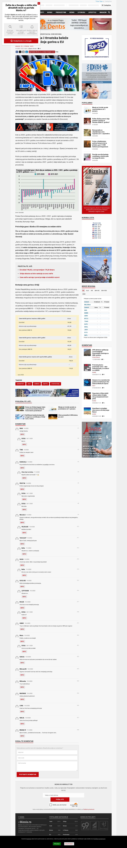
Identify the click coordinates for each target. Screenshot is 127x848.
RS (83, 290)
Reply (22, 434)
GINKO (22, 623)
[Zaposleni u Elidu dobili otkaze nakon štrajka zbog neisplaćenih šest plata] (87, 395)
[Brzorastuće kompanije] (94, 825)
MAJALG (22, 515)
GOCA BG (23, 580)
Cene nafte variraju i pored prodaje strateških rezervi (39, 277)
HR (92, 290)
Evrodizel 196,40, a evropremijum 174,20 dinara (37, 270)
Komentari (20, 424)
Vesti (41, 12)
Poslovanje (96, 357)
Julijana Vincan (32, 48)
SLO (87, 290)
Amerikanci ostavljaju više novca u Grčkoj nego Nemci (100, 410)
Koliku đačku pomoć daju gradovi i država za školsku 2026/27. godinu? (101, 120)
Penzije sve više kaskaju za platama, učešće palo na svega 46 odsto (100, 156)
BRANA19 (23, 730)
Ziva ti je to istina (27, 472)
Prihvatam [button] (57, 844)
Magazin (103, 12)
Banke (94, 372)
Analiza (17, 46)
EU (22, 46)
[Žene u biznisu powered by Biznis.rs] (103, 825)
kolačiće (29, 839)
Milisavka (23, 681)
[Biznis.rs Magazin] (96, 186)
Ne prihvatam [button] (69, 844)
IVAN (21, 428)
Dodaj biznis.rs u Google (22, 41)
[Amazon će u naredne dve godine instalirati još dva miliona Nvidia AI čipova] (87, 382)
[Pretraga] (109, 12)
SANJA (22, 657)
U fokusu (81, 12)
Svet (93, 385)
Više (57, 52)
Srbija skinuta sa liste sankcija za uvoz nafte (36, 274)
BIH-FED (104, 290)
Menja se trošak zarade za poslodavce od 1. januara (100, 109)
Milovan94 (23, 669)
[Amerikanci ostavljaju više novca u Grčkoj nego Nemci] (87, 411)
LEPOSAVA (25, 591)
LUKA (21, 705)
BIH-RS (97, 290)
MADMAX (23, 693)
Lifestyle (92, 12)
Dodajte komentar (24, 741)
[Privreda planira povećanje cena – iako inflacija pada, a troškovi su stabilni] (87, 367)
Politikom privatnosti (88, 809)
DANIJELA (23, 462)
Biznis (71, 12)
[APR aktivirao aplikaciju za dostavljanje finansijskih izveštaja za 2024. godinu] (87, 352)
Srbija (64, 821)
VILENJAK (25, 527)
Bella (23, 548)
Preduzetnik (61, 12)
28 (40, 48)
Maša (21, 635)
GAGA (22, 559)
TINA (21, 450)
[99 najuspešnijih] (85, 825)
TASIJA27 (23, 538)
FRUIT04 (22, 483)
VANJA (22, 718)
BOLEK (22, 602)
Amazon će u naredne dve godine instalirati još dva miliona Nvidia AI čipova (101, 381)
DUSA (23, 438)
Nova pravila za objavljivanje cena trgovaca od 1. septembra (101, 131)
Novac (49, 12)
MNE (83, 294)
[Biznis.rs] (24, 822)
